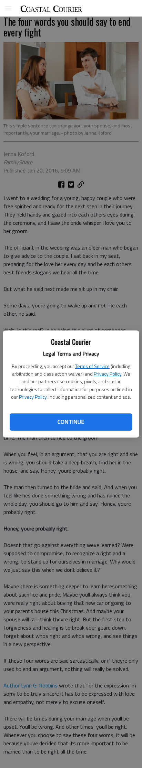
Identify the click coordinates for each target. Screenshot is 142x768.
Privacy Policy (107, 373)
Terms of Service (92, 366)
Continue (71, 422)
